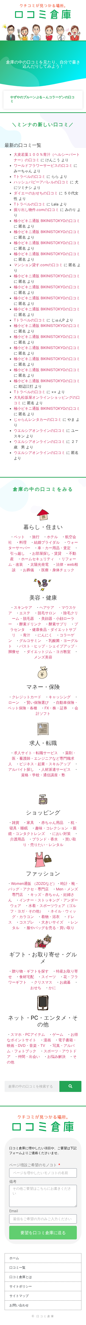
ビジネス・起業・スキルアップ (45, 764)
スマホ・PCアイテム (28, 1034)
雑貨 (15, 822)
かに (52, 987)
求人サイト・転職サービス (36, 753)
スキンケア (23, 607)
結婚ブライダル (47, 542)
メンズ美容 (43, 657)
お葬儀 (28, 570)
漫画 (47, 1040)
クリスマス (43, 982)
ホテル (52, 536)
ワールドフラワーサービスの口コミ (43, 165)
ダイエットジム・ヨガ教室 (49, 651)
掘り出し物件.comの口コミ (36, 209)
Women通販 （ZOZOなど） (34, 883)
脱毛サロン (47, 613)
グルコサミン (30, 640)
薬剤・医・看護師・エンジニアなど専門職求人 (42, 758)
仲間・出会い (29, 1056)
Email (13, 1211)
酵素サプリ (58, 624)
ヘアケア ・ (50, 607)
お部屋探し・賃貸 (46, 553)
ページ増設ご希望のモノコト (33, 1165)
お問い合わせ (19, 1305)
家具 (30, 822)
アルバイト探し (21, 769)
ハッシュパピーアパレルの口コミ (41, 182)
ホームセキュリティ (37, 559)
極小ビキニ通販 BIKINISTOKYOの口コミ (47, 220)
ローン (13, 702)
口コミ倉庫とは (20, 1277)
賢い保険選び (38, 702)
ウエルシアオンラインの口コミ (39, 430)
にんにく (45, 635)
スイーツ (48, 976)
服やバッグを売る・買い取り (50, 927)
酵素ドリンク (30, 624)
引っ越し (17, 553)
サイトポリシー (20, 1286)
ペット (19, 536)
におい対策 (61, 833)
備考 (13, 1182)
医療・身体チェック (57, 570)
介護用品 (17, 839)
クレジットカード (26, 697)
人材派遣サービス (56, 769)
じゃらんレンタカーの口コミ (37, 419)
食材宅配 (26, 976)
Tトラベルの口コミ (29, 176)
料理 (23, 542)
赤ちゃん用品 (52, 822)
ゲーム (57, 1034)
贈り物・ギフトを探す (30, 971)
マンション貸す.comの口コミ (38, 265)
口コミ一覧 (17, 1267)
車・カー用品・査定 (54, 548)
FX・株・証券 (55, 708)
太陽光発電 (39, 564)
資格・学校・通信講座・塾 (43, 775)
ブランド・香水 (45, 839)
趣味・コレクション (51, 828)
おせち (35, 987)
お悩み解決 (56, 1056)
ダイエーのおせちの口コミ (36, 193)
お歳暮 (65, 982)
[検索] (70, 1086)
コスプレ (26, 922)
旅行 (35, 536)
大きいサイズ (52, 922)
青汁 (26, 635)
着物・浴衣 (50, 916)
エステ (24, 613)
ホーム (14, 1258)
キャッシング (60, 697)
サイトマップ (19, 1296)
